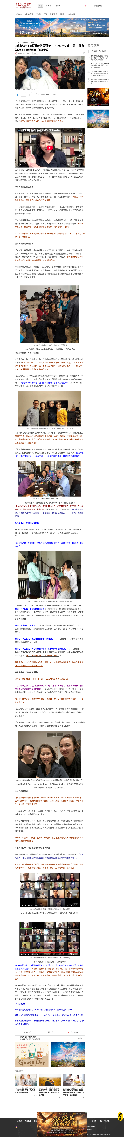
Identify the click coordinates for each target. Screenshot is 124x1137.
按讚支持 (50, 1032)
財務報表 (93, 1121)
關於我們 (19, 1121)
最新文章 (19, 14)
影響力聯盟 (53, 14)
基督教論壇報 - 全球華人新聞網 (23, 6)
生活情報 (62, 14)
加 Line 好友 (27, 1032)
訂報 (95, 6)
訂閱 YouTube (74, 1032)
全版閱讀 (57, 6)
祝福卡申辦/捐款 (104, 1121)
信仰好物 (48, 6)
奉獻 (100, 6)
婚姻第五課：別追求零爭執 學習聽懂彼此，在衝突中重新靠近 (49, 1092)
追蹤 (35, 53)
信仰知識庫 (71, 14)
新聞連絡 (28, 1121)
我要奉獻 (79, 1038)
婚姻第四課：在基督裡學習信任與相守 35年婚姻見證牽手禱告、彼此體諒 (73, 1092)
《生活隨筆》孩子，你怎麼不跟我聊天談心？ (25, 1091)
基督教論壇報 (29, 14)
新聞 (40, 6)
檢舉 (84, 53)
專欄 (45, 14)
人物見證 (38, 14)
